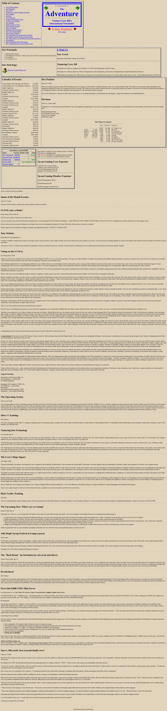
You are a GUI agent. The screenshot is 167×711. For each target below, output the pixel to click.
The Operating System (13, 26)
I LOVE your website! (13, 21)
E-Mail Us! (62, 50)
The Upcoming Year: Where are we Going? (19, 35)
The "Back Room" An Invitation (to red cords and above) (23, 38)
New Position (10, 14)
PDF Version (62, 32)
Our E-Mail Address (12, 7)
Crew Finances (10, 18)
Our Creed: (9, 11)
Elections (8, 16)
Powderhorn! (10, 40)
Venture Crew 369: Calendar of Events (17, 12)
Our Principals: (10, 9)
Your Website (10, 23)
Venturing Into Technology (14, 30)
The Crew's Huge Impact (13, 31)
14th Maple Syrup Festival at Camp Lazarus (19, 37)
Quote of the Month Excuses (14, 19)
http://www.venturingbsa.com (16, 70)
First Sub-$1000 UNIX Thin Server (17, 42)
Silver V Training (11, 28)
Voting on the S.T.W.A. (13, 24)
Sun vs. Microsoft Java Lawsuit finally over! (19, 44)
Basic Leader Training (12, 33)
